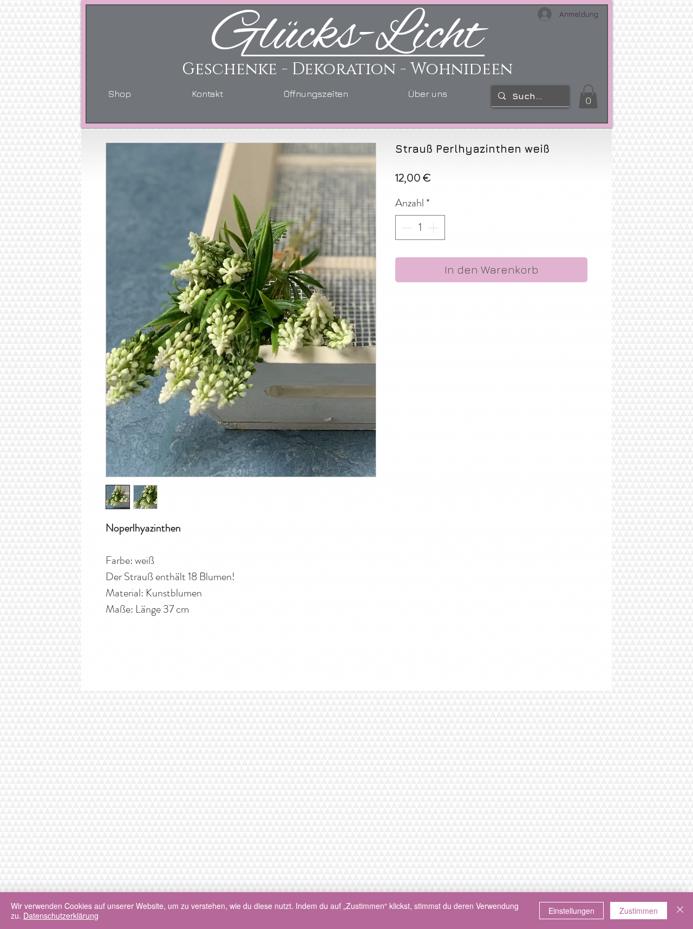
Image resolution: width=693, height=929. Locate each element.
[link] (588, 96)
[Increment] (434, 227)
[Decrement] (406, 227)
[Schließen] (680, 910)
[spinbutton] (420, 227)
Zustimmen (638, 910)
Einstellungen (571, 910)
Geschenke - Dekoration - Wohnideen (347, 69)
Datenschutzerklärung (61, 915)
